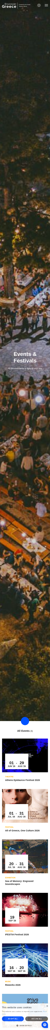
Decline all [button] (36, 1019)
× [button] (47, 1006)
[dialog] (25, 1016)
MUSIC (8, 981)
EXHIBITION (10, 878)
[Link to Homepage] (9, 5)
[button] (25, 1025)
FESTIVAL (9, 827)
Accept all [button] (13, 1019)
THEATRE (9, 777)
